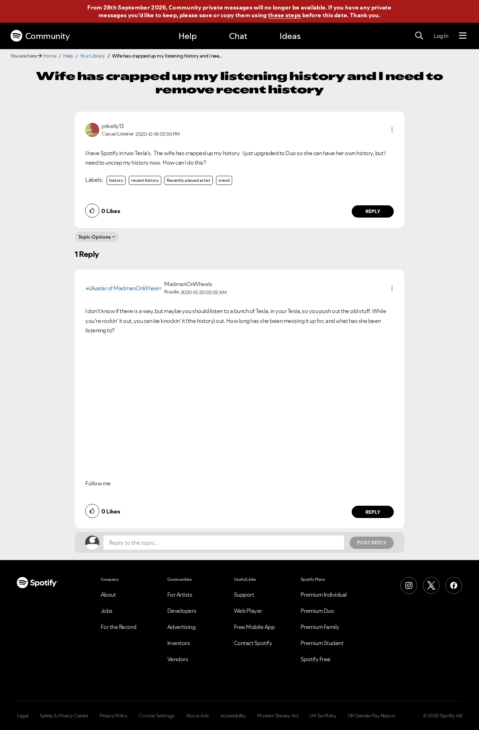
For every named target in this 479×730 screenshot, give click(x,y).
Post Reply (371, 542)
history (116, 180)
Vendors (177, 659)
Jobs (107, 611)
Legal (22, 715)
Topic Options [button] (94, 236)
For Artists (180, 594)
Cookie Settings (157, 715)
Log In (441, 36)
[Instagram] (408, 585)
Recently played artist (188, 180)
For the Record (118, 627)
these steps (284, 15)
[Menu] (462, 36)
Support (244, 594)
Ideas (290, 36)
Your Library (92, 55)
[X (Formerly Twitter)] (431, 585)
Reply (372, 211)
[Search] (419, 35)
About (108, 594)
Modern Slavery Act (277, 715)
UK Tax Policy (323, 715)
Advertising (181, 627)
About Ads (197, 715)
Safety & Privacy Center (64, 715)
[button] (392, 130)
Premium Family (320, 627)
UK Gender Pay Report (371, 715)
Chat (238, 36)
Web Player (248, 611)
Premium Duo (317, 611)
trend (224, 180)
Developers (181, 611)
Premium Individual (324, 594)
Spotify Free (316, 659)
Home (49, 55)
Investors (178, 643)
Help (187, 36)
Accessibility (233, 715)
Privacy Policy (113, 715)
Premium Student (322, 643)
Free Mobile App (254, 627)
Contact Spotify (253, 643)
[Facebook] (453, 585)
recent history (145, 180)
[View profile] (92, 129)
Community (47, 36)
